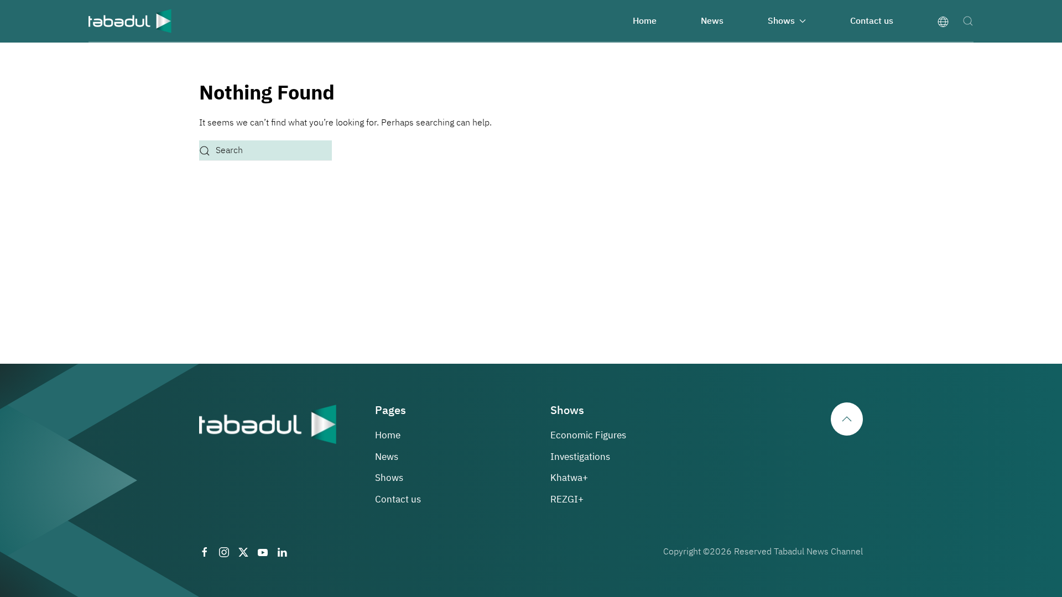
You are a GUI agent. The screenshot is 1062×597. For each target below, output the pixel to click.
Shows (389, 478)
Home (645, 21)
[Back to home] (129, 20)
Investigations (580, 457)
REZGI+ (567, 499)
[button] (968, 20)
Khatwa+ (569, 478)
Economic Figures (588, 435)
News (712, 21)
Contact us (871, 21)
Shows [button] (781, 21)
